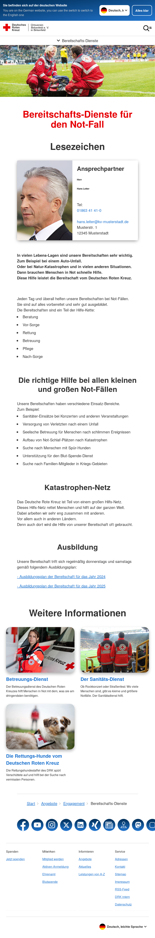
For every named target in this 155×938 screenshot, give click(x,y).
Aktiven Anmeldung (55, 866)
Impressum (122, 881)
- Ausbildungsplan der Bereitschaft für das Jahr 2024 (61, 576)
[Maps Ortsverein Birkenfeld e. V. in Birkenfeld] (124, 825)
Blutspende (50, 881)
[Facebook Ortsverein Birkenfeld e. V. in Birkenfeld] (23, 825)
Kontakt (120, 866)
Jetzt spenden (15, 859)
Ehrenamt (48, 874)
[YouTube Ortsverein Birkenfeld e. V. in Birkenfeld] (37, 825)
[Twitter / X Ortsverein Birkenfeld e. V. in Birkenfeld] (66, 825)
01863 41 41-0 (89, 210)
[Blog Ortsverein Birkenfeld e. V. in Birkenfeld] (109, 825)
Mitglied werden (53, 859)
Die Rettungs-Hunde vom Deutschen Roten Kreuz (34, 759)
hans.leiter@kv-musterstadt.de (103, 221)
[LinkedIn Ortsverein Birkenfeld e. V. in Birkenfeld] (80, 825)
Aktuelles (85, 866)
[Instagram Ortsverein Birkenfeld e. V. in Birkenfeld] (52, 825)
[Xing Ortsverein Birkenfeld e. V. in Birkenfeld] (95, 825)
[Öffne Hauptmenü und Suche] (147, 28)
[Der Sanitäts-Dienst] (115, 650)
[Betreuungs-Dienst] (40, 650)
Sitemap (120, 874)
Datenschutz (123, 904)
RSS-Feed (122, 889)
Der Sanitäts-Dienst (102, 679)
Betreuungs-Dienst (27, 679)
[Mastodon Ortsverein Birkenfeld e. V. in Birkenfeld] (138, 825)
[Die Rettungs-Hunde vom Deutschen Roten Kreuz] (40, 726)
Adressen (121, 859)
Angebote (85, 859)
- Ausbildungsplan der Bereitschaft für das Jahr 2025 (61, 586)
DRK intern (122, 897)
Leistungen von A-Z (92, 874)
